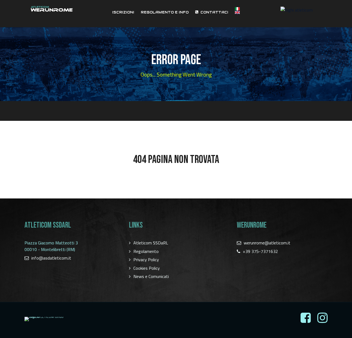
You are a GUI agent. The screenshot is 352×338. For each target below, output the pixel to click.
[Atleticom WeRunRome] (52, 9)
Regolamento (146, 251)
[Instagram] (322, 318)
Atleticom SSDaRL (150, 242)
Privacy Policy (146, 259)
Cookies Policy (146, 268)
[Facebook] (306, 318)
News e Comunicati (151, 276)
